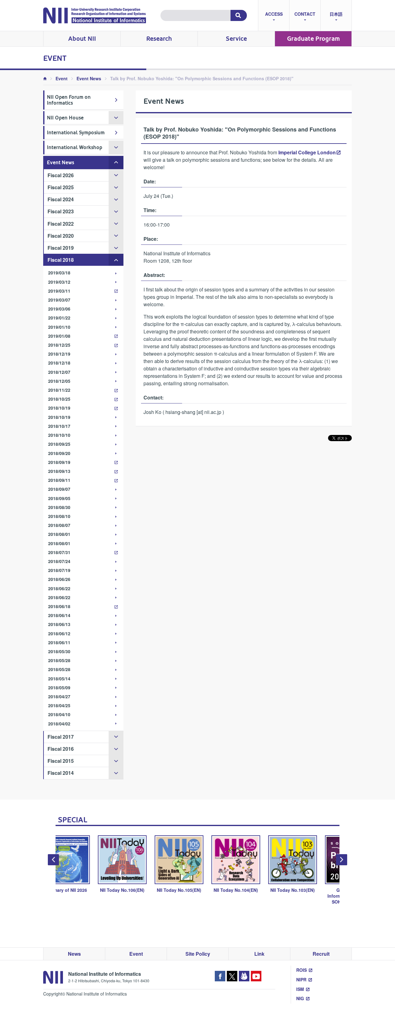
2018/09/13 (59, 471)
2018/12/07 (59, 372)
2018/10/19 (59, 408)
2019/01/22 (59, 318)
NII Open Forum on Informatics (69, 100)
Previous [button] (53, 859)
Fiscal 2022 (61, 223)
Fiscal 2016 (61, 748)
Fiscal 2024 (61, 199)
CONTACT (304, 14)
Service (236, 38)
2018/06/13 (59, 624)
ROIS (301, 970)
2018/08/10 (59, 516)
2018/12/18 (59, 363)
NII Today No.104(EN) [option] (199, 890)
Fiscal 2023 (61, 211)
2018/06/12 (59, 633)
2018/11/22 (59, 390)
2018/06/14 (59, 615)
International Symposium (76, 133)
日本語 (336, 14)
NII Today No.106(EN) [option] (86, 890)
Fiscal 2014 (61, 772)
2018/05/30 (59, 651)
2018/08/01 (59, 534)
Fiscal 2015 (61, 760)
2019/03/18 (59, 272)
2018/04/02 (59, 723)
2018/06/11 (59, 642)
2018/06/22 (59, 588)
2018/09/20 (59, 453)
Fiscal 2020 (61, 235)
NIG (300, 998)
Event (62, 78)
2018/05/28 (59, 660)
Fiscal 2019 (61, 247)
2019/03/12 (59, 282)
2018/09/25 (59, 444)
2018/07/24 (59, 561)
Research (159, 38)
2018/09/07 (59, 489)
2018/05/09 (59, 687)
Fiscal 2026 (61, 175)
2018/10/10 (59, 435)
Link (259, 953)
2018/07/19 (59, 570)
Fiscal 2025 (61, 187)
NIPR (301, 979)
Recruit (321, 953)
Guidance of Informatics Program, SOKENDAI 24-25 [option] (313, 896)
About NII (82, 38)
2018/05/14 (59, 678)
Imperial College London (307, 152)
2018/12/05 (59, 381)
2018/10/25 (59, 399)
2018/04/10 (59, 714)
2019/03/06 (59, 309)
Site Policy (197, 953)
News (74, 953)
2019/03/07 (59, 300)
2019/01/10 (59, 327)
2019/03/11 (59, 291)
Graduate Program (313, 38)
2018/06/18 (59, 606)
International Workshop (74, 147)
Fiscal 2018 (61, 259)
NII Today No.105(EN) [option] (143, 890)
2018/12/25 (59, 345)
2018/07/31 (59, 552)
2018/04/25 (59, 705)
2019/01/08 (59, 336)
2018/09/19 (59, 462)
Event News (89, 78)
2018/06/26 (59, 579)
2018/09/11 (59, 480)
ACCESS (274, 14)
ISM (300, 989)
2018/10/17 (59, 426)
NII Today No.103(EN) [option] (256, 890)
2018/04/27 (59, 696)
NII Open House (65, 118)
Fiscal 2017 (61, 736)
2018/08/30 (59, 507)
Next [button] (341, 859)
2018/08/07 (59, 525)
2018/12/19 (59, 354)
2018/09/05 (59, 498)
